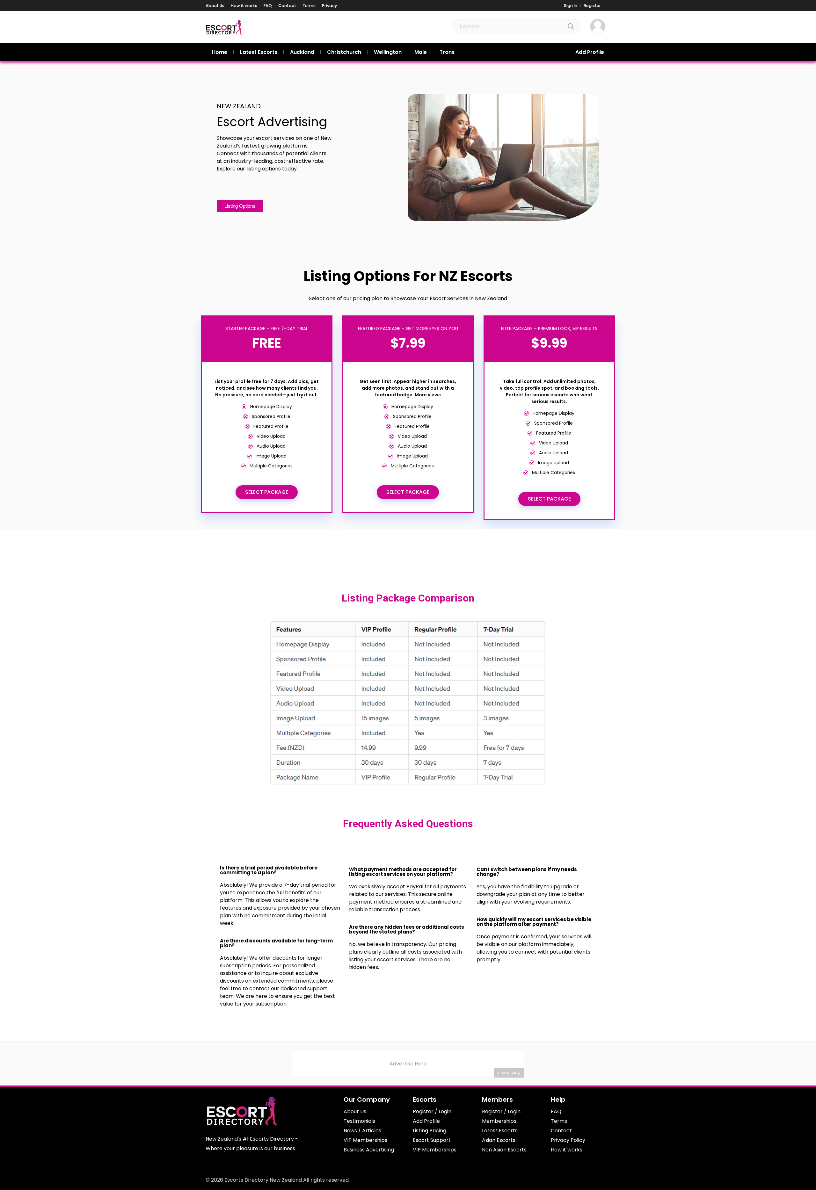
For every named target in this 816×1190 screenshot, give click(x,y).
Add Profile (589, 52)
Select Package (266, 492)
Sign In (570, 5)
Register (592, 5)
